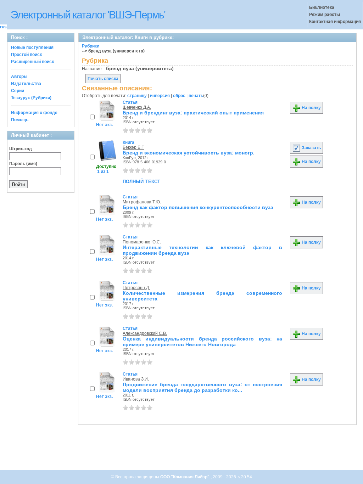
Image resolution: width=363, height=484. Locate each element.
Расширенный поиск (32, 61)
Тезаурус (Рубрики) (31, 97)
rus (3, 26)
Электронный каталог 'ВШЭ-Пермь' (88, 15)
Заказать (311, 147)
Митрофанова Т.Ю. (142, 201)
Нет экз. (104, 124)
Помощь (19, 119)
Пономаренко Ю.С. (142, 242)
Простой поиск (26, 54)
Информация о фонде (34, 112)
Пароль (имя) (23, 163)
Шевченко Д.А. (137, 107)
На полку (311, 107)
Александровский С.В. (145, 333)
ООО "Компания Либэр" (185, 476)
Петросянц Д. (136, 287)
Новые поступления (32, 47)
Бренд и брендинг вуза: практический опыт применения (193, 113)
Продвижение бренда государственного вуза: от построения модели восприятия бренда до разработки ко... (202, 387)
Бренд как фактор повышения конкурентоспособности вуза (198, 207)
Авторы (19, 76)
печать (196, 95)
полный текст (141, 181)
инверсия (160, 95)
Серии (17, 90)
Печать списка (103, 78)
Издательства (26, 83)
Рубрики (90, 46)
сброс (179, 95)
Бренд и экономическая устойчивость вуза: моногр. (189, 153)
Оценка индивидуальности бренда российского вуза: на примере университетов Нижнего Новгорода (202, 341)
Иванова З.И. (136, 379)
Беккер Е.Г (133, 147)
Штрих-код (20, 148)
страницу (137, 95)
